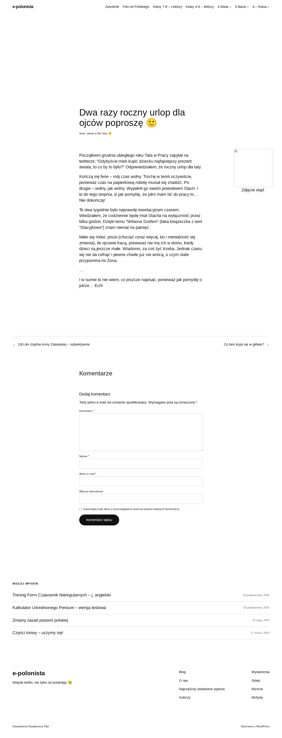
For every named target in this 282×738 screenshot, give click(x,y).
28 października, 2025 (256, 595)
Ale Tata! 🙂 (104, 133)
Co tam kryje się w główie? (244, 344)
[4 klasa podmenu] (230, 7)
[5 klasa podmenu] (248, 7)
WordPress (263, 726)
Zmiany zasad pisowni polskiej (40, 620)
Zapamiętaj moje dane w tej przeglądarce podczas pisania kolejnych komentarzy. (131, 508)
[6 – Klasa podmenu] (268, 7)
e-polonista (22, 6)
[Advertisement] (141, 54)
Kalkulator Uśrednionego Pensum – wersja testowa (59, 607)
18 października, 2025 (256, 607)
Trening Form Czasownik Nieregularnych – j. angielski (61, 595)
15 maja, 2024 (261, 620)
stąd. (260, 190)
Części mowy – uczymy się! (37, 632)
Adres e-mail (87, 473)
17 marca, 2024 (260, 632)
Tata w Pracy (156, 155)
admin (90, 133)
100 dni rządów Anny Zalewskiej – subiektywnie (54, 344)
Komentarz (86, 410)
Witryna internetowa (91, 491)
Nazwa (84, 456)
